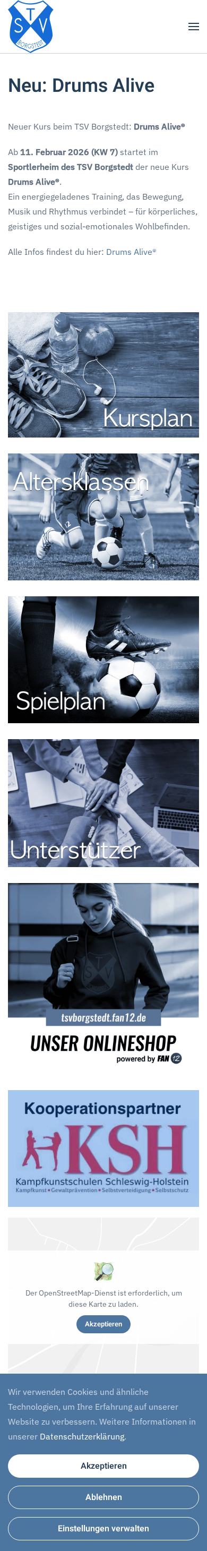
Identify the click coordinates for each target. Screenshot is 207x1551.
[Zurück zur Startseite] (31, 26)
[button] (193, 26)
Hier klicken (103, 374)
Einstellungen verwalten (103, 1528)
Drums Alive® (131, 251)
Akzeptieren (103, 1324)
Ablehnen (103, 1497)
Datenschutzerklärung (82, 1436)
